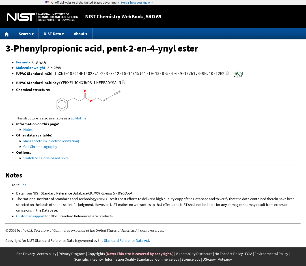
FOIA (248, 253)
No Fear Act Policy (229, 253)
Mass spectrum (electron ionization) (51, 140)
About (79, 33)
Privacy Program (72, 253)
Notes (27, 129)
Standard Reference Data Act (126, 240)
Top (23, 185)
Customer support (30, 216)
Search (25, 33)
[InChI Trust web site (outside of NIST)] (238, 77)
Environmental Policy (271, 253)
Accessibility (46, 253)
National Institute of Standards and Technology (42, 17)
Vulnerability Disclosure (194, 253)
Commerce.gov (167, 259)
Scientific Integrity (88, 259)
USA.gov (209, 259)
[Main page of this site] (7, 33)
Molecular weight (30, 67)
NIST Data (52, 33)
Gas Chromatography (40, 146)
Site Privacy (25, 253)
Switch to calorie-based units (46, 158)
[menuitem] (7, 33)
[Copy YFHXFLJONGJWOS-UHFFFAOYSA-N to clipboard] (123, 83)
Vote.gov (225, 259)
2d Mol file (78, 118)
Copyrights (96, 253)
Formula (23, 62)
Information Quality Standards (129, 259)
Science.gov (190, 259)
